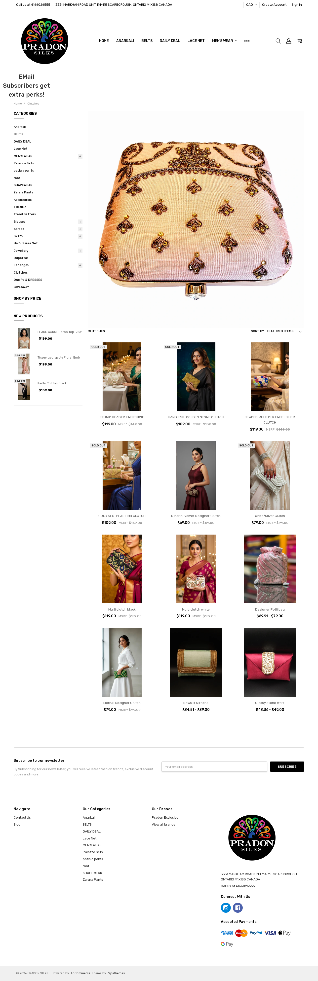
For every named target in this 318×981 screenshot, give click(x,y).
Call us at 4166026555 (33, 4)
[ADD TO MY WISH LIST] (148, 366)
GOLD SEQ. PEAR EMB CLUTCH (122, 516)
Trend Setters (25, 214)
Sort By (257, 331)
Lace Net (196, 41)
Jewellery (21, 251)
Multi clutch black (122, 609)
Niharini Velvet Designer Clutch (196, 516)
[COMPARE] (148, 358)
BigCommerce (80, 973)
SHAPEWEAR (23, 185)
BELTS (146, 41)
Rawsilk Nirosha (195, 703)
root (17, 178)
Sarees (19, 229)
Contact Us (22, 817)
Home (104, 41)
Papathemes (116, 973)
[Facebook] (238, 908)
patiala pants (24, 170)
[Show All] (246, 41)
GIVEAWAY (21, 287)
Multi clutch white (196, 609)
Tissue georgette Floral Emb (59, 357)
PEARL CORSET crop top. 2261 (60, 332)
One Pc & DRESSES (28, 280)
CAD (250, 4)
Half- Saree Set (26, 243)
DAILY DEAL (170, 41)
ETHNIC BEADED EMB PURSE (122, 417)
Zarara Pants (23, 192)
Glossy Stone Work (269, 703)
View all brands (163, 824)
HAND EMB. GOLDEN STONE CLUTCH (196, 417)
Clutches (21, 272)
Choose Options (196, 500)
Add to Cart (270, 392)
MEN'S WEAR (223, 41)
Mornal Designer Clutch (122, 703)
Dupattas (21, 258)
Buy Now (270, 401)
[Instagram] (226, 908)
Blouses (19, 221)
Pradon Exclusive (165, 817)
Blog (17, 824)
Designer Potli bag (270, 609)
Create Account (274, 4)
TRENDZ (20, 207)
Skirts (18, 236)
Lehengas (21, 265)
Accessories (23, 200)
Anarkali (125, 41)
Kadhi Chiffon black (52, 383)
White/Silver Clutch (270, 516)
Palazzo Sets (24, 163)
